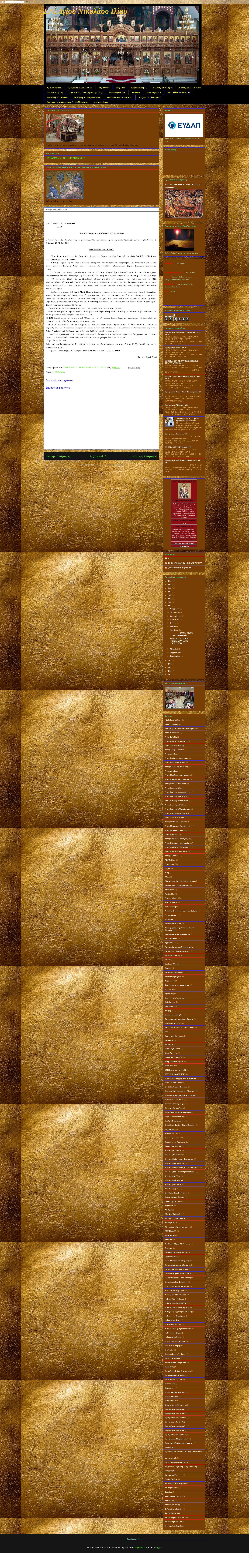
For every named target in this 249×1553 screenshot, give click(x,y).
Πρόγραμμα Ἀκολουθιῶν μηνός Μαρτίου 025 (182, 461)
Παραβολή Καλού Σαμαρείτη (178, 1371)
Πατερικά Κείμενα (173, 1379)
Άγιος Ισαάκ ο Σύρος (173, 787)
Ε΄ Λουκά (169, 989)
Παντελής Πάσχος (173, 1358)
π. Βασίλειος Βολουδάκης (175, 1303)
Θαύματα (169, 1044)
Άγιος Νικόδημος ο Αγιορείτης (178, 843)
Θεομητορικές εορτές (174, 1061)
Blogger (157, 1547)
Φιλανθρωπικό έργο (163, 87)
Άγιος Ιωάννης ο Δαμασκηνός (177, 792)
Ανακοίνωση (170, 906)
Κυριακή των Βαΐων (174, 1184)
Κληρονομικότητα (173, 1137)
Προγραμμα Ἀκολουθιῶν (175, 1409)
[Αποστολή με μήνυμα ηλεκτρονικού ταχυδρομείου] (129, 368)
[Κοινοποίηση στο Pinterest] (139, 368)
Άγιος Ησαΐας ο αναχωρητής (177, 775)
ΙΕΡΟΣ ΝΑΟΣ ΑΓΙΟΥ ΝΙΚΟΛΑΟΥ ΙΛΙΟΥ (185, 563)
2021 (170, 598)
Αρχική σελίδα (54, 87)
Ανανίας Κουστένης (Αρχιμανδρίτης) (181, 910)
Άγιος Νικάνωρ (171, 834)
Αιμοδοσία (169, 889)
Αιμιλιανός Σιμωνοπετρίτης (177, 885)
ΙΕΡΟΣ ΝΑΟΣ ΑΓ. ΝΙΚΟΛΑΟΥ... (181, 634)
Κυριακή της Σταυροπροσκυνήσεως (180, 1171)
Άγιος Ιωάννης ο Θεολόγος (176, 796)
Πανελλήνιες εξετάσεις (175, 1354)
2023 (170, 591)
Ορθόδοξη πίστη (172, 1256)
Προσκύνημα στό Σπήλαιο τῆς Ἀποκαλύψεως (184, 1451)
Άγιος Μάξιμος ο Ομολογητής (177, 826)
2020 (170, 602)
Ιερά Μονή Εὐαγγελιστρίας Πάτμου (180, 1078)
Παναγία (169, 1349)
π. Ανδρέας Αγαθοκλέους (175, 1294)
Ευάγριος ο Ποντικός (174, 1036)
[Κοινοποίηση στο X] (134, 368)
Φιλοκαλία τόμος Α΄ (173, 1504)
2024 (170, 588)
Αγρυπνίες (104, 87)
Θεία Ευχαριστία (172, 1048)
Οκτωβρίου (175, 612)
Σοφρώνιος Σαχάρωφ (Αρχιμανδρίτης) (181, 1466)
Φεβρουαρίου (176, 652)
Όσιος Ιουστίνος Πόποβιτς (176, 1282)
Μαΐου (173, 626)
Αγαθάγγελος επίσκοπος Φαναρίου (180, 728)
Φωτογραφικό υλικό (173, 1521)
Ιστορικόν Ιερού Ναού (174, 1099)
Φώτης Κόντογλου (172, 1513)
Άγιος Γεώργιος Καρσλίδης (176, 758)
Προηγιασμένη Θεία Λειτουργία (179, 1443)
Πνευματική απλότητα (175, 1392)
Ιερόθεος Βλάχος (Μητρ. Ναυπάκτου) (180, 1095)
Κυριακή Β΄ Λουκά (173, 1150)
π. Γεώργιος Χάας (172, 1320)
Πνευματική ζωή (55, 92)
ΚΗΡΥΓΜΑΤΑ (171, 1133)
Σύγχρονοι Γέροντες (173, 1475)
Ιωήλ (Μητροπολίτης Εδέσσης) (178, 1112)
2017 (170, 663)
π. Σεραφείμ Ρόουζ (173, 1337)
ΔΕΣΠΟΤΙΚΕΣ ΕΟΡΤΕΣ (179, 92)
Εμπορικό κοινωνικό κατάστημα (179, 1019)
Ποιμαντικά (170, 1400)
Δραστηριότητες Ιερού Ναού (177, 985)
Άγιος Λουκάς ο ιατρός (174, 817)
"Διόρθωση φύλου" (173, 720)
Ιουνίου (173, 622)
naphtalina (140, 1547)
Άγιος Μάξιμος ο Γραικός (176, 821)
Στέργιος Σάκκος (172, 1470)
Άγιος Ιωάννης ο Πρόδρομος (177, 800)
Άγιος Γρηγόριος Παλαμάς (176, 766)
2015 (170, 671)
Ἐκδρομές (169, 1010)
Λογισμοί (169, 1205)
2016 (170, 667)
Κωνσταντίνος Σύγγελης (175, 1192)
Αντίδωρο (169, 919)
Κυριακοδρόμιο (139, 87)
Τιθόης (182, 535)
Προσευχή (169, 1447)
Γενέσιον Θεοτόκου (173, 963)
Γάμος (167, 959)
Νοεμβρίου (175, 608)
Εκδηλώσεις (170, 1002)
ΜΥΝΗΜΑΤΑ (170, 1231)
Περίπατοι (169, 1388)
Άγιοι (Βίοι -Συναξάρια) (175, 741)
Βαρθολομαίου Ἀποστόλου (181, 504)
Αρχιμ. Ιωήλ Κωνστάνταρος (177, 951)
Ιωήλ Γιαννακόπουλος (174, 1116)
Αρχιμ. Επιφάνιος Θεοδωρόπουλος (179, 947)
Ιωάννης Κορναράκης (174, 1103)
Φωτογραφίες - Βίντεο (190, 87)
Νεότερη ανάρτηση (58, 456)
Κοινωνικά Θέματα (173, 1146)
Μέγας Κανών (171, 1222)
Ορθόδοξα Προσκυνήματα (119, 97)
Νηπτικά (136, 92)
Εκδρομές (120, 87)
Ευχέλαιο (169, 1040)
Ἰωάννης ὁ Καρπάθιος (179, 515)
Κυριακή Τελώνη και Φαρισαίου (179, 1159)
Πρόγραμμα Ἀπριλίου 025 (176, 347)
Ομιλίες (168, 1248)
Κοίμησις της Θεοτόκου (175, 1142)
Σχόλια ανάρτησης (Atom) (108, 464)
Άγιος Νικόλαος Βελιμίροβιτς (177, 847)
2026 (170, 581)
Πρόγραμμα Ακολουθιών (80, 87)
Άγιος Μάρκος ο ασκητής (175, 830)
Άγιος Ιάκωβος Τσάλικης (175, 783)
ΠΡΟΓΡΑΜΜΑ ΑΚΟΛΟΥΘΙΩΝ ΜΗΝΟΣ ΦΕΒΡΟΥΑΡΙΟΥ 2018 (181, 361)
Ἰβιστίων (184, 533)
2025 (170, 584)
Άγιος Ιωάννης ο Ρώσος (175, 804)
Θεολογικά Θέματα (173, 1057)
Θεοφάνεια (170, 1065)
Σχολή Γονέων (171, 1479)
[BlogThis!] (131, 368)
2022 (170, 595)
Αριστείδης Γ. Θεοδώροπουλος (178, 934)
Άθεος (167, 876)
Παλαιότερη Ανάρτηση (142, 456)
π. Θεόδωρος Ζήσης (173, 1332)
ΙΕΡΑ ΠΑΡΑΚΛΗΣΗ (173, 1082)
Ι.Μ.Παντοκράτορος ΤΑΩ (175, 1069)
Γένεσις (168, 968)
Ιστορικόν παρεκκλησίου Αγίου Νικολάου (67, 101)
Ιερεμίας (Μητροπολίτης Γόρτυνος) (180, 1091)
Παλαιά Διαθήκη (172, 1345)
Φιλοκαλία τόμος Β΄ (173, 1508)
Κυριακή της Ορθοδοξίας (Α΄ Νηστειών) (182, 1167)
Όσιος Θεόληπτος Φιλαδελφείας (178, 1273)
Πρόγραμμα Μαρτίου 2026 (176, 405)
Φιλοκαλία (169, 1500)
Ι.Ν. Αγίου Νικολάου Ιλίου (85, 11)
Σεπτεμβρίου (176, 615)
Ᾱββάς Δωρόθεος (172, 724)
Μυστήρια (169, 1235)
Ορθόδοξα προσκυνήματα (176, 1252)
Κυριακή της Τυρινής (174, 1176)
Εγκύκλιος (169, 993)
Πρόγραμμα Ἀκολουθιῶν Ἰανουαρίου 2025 (183, 391)
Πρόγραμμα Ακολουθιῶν (175, 1417)
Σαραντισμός (171, 1458)
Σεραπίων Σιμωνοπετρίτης (176, 1462)
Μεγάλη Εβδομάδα (173, 1214)
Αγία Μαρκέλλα (172, 732)
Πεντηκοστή (170, 1383)
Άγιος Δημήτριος (172, 771)
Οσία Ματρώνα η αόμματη (177, 1260)
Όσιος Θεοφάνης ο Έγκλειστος (178, 1277)
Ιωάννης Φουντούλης (174, 1108)
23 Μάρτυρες (176, 531)
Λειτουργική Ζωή (172, 1201)
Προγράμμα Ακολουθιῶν (175, 1426)
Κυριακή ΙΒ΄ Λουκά (173, 1154)
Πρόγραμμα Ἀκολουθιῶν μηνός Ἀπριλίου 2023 (182, 333)
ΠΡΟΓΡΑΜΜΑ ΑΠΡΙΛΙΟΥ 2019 (178, 447)
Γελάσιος (193, 537)
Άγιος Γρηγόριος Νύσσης (175, 762)
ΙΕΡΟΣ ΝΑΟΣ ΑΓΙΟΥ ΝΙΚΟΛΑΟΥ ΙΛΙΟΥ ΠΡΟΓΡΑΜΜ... (179, 640)
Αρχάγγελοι (170, 942)
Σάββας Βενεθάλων (188, 506)
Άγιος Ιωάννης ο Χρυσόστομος (178, 809)
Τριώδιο (168, 1492)
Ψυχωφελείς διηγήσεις (150, 97)
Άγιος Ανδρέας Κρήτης (174, 745)
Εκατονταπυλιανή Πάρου (176, 997)
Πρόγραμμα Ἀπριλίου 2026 (176, 433)
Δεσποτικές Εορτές (173, 976)
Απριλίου (174, 630)
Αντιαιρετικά (154, 92)
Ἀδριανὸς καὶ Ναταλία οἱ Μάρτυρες (183, 529)
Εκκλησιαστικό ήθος (173, 1014)
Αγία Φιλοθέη (171, 737)
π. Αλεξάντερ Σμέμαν (174, 1290)
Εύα (166, 1031)
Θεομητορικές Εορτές (57, 97)
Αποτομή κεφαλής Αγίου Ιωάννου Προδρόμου (179, 928)
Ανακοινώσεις (101, 101)
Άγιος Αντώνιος (171, 753)
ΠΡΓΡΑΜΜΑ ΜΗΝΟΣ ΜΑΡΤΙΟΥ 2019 (65, 157)
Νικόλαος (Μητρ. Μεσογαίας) (177, 1243)
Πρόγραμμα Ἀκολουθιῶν (175, 1421)
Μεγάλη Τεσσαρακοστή (175, 1218)
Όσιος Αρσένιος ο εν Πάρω (176, 1269)
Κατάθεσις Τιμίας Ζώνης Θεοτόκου (180, 1125)
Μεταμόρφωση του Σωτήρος (177, 1226)
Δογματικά (170, 980)
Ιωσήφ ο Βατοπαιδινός (174, 1120)
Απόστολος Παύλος (173, 923)
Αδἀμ (167, 872)
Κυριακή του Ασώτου (174, 1180)
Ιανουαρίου (175, 656)
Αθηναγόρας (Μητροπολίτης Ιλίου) (180, 881)
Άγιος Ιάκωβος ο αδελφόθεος (177, 779)
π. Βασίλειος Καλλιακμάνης (177, 1307)
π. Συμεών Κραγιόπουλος (176, 1341)
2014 (170, 674)
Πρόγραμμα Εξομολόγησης (87, 97)
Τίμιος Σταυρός (171, 1487)
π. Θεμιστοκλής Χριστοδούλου (178, 1328)
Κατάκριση (170, 1129)
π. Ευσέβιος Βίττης (173, 1324)
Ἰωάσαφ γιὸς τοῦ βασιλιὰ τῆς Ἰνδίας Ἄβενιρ (184, 536)
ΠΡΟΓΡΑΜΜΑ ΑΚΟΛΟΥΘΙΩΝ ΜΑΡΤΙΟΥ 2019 (182, 377)
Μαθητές (169, 1209)
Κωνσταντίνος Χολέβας (175, 1197)
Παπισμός (169, 1366)
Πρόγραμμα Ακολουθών (175, 1434)
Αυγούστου (175, 619)
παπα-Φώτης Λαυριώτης (175, 1362)
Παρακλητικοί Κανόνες (175, 1375)
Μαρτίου (174, 648)
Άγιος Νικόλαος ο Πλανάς (176, 851)
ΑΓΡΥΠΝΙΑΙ (170, 859)
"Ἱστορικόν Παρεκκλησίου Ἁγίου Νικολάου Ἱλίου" (187, 419)
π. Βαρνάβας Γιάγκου (174, 1298)
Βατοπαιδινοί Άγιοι (173, 955)
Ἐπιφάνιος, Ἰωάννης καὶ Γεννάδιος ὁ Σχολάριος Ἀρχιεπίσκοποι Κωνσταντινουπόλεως (184, 510)
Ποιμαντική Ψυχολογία (175, 1405)
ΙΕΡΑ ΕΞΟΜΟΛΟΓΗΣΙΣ (175, 1074)
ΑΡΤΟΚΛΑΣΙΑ (171, 938)
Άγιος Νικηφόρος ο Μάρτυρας (178, 838)
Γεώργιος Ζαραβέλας (174, 972)
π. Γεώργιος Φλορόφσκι (175, 1315)
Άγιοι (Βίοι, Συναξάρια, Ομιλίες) (85, 92)
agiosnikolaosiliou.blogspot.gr (179, 568)
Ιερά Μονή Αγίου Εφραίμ (176, 1086)
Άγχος (167, 868)
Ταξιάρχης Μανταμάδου (176, 1483)
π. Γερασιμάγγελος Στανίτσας (178, 1311)
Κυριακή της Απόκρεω (174, 1163)
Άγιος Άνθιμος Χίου (173, 749)
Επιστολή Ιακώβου (173, 1023)
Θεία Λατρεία (171, 1053)
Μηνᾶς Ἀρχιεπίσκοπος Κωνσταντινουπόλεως (183, 513)
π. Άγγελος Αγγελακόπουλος (177, 1286)
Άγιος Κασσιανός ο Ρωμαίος (177, 813)
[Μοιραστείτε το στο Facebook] (136, 368)
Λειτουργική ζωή (117, 92)
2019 (170, 605)
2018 (170, 660)
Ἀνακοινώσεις (171, 902)
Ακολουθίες (170, 893)
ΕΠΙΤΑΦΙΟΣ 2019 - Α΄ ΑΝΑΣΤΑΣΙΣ (179, 1027)
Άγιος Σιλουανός (172, 855)
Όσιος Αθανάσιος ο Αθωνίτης (177, 1265)
